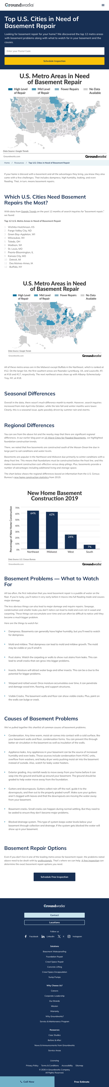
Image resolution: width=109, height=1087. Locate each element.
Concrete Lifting (54, 967)
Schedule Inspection (54, 61)
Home (7, 163)
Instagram (77, 936)
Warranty (54, 1011)
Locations (54, 922)
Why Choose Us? (55, 985)
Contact (54, 915)
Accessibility (67, 1065)
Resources (19, 163)
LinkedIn (50, 936)
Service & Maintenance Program (54, 1021)
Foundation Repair (54, 956)
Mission (54, 1006)
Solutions (54, 946)
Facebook (33, 936)
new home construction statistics (31, 477)
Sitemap (79, 1065)
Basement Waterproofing (54, 951)
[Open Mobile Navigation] (103, 5)
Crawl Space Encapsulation (54, 972)
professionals (45, 860)
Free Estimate (81, 1081)
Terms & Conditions (50, 1065)
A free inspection (90, 860)
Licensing (54, 1060)
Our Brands (54, 1001)
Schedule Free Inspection (54, 876)
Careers (54, 990)
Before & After (54, 1040)
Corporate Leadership (54, 996)
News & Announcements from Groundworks (54, 1045)
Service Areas (54, 1050)
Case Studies (55, 1035)
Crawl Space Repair (54, 961)
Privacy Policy (32, 1065)
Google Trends (28, 211)
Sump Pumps (55, 977)
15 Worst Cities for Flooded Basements (65, 437)
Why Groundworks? (55, 1016)
